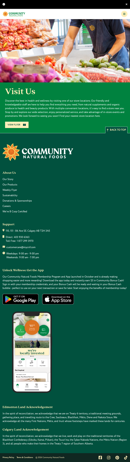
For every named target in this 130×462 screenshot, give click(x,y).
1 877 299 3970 (25, 241)
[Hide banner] (126, 4)
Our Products (10, 184)
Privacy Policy (8, 457)
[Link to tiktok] (125, 457)
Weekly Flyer (10, 190)
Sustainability (10, 195)
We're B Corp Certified (15, 211)
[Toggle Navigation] (124, 14)
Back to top (118, 130)
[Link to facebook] (100, 457)
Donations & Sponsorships (17, 201)
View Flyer (14, 124)
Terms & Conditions (25, 457)
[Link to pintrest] (117, 457)
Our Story (8, 179)
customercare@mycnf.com (21, 247)
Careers (7, 206)
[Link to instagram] (108, 457)
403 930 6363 (21, 237)
